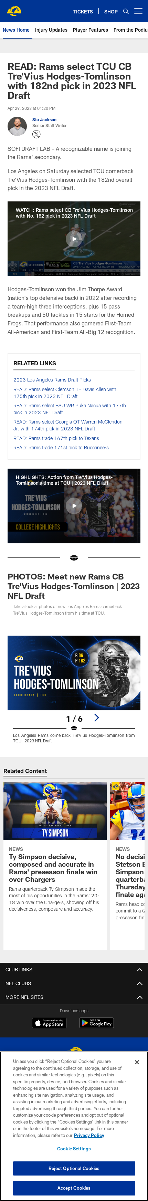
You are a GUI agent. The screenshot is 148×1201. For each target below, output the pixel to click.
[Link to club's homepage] (14, 8)
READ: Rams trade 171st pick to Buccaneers (61, 447)
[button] (74, 239)
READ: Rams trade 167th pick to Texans (56, 438)
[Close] (137, 1062)
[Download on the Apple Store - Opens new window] (49, 1024)
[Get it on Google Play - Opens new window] (96, 1026)
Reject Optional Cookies (74, 1168)
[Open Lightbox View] (74, 689)
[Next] (96, 717)
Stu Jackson (44, 119)
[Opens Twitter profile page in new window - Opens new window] (36, 134)
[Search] (126, 11)
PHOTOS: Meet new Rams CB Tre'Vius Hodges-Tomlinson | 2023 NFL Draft (74, 585)
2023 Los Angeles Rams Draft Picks (52, 380)
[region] (74, 1126)
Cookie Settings (74, 1148)
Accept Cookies (74, 1188)
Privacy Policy (89, 1135)
